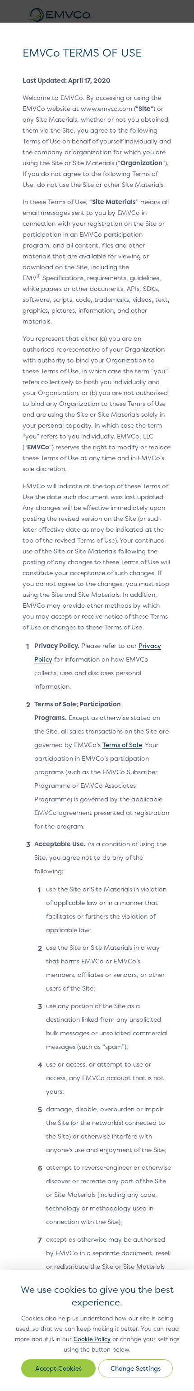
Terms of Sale (122, 744)
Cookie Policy (92, 1339)
